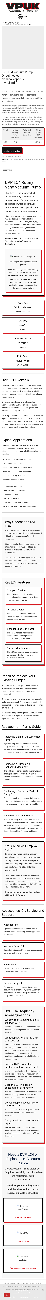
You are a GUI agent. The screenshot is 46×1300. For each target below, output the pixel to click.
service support (11, 563)
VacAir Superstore (33, 990)
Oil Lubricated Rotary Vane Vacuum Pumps (17, 24)
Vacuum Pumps (14, 22)
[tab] (8, 170)
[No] (43, 1290)
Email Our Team (23, 1241)
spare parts (32, 563)
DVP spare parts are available (16, 969)
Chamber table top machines (14, 475)
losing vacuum (10, 878)
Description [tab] (7, 170)
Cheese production (10, 494)
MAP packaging (11, 219)
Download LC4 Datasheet (12, 151)
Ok (7, 1295)
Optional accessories (12, 929)
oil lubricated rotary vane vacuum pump (20, 196)
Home (5, 22)
